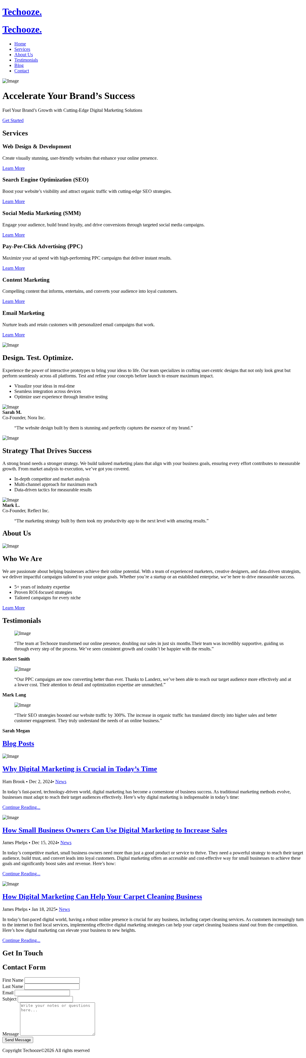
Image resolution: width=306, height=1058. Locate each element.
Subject (9, 998)
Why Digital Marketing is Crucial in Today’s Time (79, 769)
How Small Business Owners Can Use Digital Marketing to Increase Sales (114, 830)
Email (7, 992)
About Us (23, 54)
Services (22, 49)
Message (10, 1033)
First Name (12, 980)
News (60, 781)
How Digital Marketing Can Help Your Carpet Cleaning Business (102, 896)
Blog (19, 65)
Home (20, 43)
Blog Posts (18, 743)
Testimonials (26, 59)
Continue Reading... (21, 807)
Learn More (13, 168)
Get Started (13, 120)
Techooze (22, 11)
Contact (21, 70)
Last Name (12, 986)
